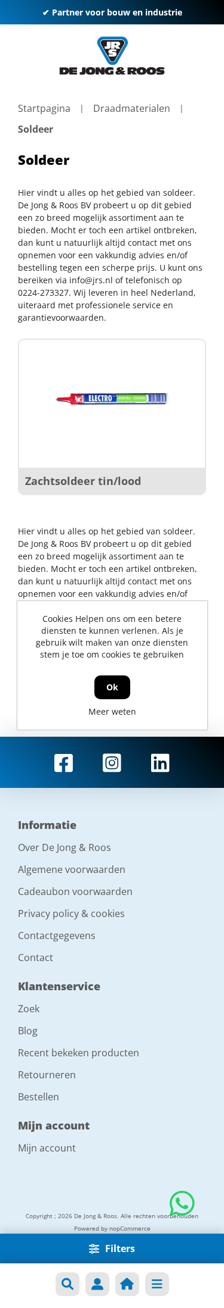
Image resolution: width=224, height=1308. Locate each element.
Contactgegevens (57, 935)
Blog (28, 1030)
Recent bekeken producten (78, 1052)
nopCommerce (130, 1228)
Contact (35, 957)
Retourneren (47, 1074)
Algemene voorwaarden (71, 869)
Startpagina (44, 108)
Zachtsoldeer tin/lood (83, 481)
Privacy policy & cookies (71, 913)
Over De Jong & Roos (64, 847)
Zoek (28, 1008)
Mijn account (47, 1147)
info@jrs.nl (91, 280)
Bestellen (38, 1096)
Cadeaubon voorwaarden (75, 891)
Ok (112, 687)
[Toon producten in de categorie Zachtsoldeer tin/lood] (112, 399)
